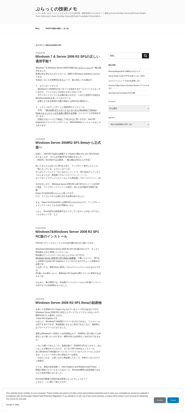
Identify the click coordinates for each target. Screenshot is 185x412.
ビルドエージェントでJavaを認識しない (124, 81)
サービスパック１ (83, 68)
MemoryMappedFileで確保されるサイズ (124, 71)
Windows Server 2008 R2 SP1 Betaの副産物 (56, 258)
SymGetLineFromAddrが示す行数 (121, 93)
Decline (160, 400)
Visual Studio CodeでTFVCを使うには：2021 (126, 76)
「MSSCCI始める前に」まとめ (56, 28)
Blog (37, 28)
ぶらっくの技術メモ (56, 8)
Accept (173, 400)
